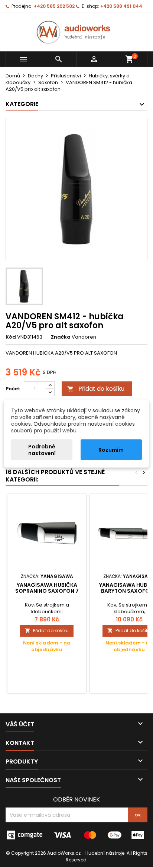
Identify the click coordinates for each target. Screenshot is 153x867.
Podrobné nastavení (42, 450)
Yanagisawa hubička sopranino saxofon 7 (47, 588)
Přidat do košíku (95, 388)
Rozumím (111, 450)
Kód (11, 337)
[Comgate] (76, 834)
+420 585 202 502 (54, 6)
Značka (61, 337)
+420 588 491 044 (121, 6)
